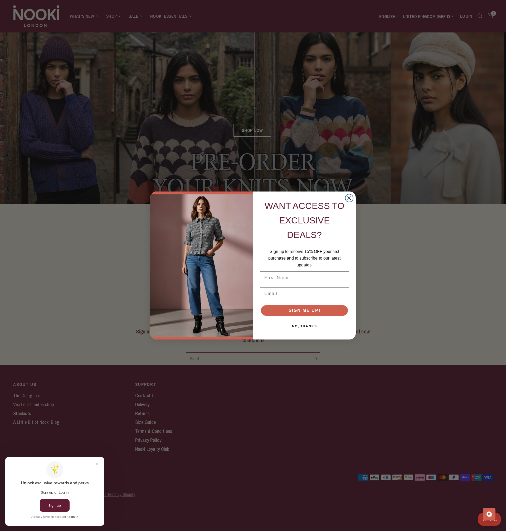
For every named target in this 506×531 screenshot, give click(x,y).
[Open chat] (489, 514)
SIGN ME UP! (304, 310)
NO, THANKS (304, 326)
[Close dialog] (349, 198)
